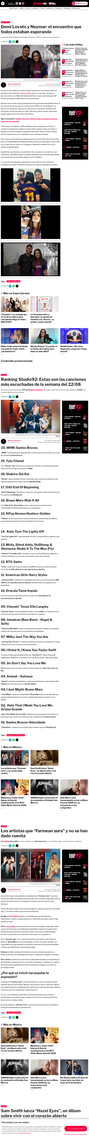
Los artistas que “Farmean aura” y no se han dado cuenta (13, 771)
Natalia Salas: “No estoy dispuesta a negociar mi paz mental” (73, 349)
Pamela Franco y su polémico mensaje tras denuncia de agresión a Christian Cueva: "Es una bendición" (81, 95)
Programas (67, 8)
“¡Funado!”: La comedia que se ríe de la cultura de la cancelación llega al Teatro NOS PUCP (14, 318)
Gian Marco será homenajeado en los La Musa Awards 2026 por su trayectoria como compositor (74, 802)
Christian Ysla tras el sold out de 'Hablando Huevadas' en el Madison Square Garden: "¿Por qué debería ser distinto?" (81, 51)
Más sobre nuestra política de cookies (75, 1134)
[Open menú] (3, 3)
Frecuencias (76, 8)
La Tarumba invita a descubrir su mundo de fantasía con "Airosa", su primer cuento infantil (42, 318)
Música (4, 375)
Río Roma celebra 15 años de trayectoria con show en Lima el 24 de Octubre (74, 1080)
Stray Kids (5, 841)
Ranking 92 (21, 735)
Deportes (35, 8)
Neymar (17, 281)
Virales (42, 8)
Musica (29, 8)
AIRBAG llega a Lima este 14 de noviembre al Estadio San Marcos (44, 800)
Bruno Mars (17, 1012)
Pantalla (22, 8)
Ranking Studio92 (12, 735)
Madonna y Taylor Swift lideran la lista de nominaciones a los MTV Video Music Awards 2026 (13, 801)
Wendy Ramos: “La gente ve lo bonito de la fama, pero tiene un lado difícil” (44, 349)
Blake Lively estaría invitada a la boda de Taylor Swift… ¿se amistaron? (14, 349)
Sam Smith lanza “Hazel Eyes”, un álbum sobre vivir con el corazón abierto (43, 771)
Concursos (58, 8)
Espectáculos (13, 8)
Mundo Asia (49, 8)
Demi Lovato (26, 93)
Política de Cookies (25, 1133)
